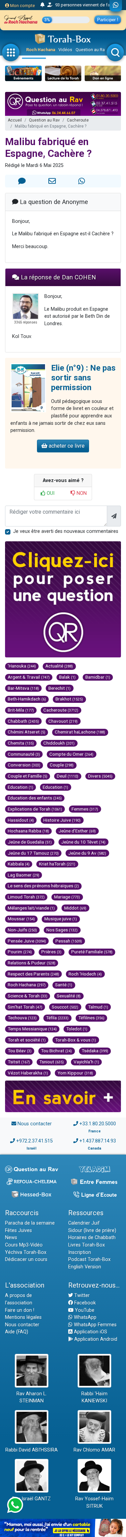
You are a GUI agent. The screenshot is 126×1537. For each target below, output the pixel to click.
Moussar (21, 918)
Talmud (98, 1007)
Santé (63, 984)
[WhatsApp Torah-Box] (116, 5)
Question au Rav (91, 49)
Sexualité (69, 995)
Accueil (15, 120)
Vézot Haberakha (28, 1072)
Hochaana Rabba (28, 830)
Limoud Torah (26, 896)
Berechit (59, 688)
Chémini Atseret (26, 732)
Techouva (22, 1017)
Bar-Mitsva (23, 688)
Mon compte (22, 5)
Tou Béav (20, 1050)
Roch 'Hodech (85, 974)
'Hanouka (22, 666)
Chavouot (63, 721)
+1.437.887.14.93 (97, 1141)
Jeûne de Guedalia (30, 842)
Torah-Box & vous (75, 1040)
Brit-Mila (21, 710)
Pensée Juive (27, 941)
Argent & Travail (29, 677)
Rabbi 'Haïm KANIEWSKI (94, 1397)
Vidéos (65, 49)
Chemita (21, 743)
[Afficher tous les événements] (42, 5)
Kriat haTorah (57, 863)
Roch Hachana (40, 49)
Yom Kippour (75, 1072)
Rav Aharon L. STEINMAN (31, 1397)
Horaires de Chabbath (92, 1237)
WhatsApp (84, 1317)
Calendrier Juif (84, 1223)
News (11, 1237)
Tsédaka (95, 1050)
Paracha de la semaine (30, 1223)
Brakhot (69, 699)
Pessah (68, 941)
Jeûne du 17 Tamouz (33, 853)
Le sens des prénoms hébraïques (43, 885)
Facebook (84, 1303)
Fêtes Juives (18, 1230)
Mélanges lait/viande (31, 908)
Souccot (65, 1007)
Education (20, 787)
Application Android (95, 1339)
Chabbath (23, 721)
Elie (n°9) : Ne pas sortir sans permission (83, 377)
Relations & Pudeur (31, 962)
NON (81, 493)
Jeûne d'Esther (77, 830)
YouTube (84, 1310)
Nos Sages (62, 929)
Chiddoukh (59, 743)
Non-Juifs (22, 929)
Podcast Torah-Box (89, 1259)
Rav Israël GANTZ (31, 1499)
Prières (51, 951)
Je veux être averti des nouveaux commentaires (65, 531)
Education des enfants (35, 797)
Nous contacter (34, 1124)
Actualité (59, 666)
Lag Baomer (23, 875)
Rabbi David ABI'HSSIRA (31, 1450)
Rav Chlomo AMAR (94, 1450)
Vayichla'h (86, 1061)
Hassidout (21, 820)
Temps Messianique (32, 1028)
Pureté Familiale (92, 951)
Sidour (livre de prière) (92, 1230)
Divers (100, 776)
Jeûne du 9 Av (87, 853)
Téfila (57, 1017)
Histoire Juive (62, 820)
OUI (49, 493)
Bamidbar (97, 677)
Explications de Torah (35, 809)
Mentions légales (23, 1317)
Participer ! (107, 19)
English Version (84, 1267)
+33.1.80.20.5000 (97, 1124)
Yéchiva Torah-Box (25, 1252)
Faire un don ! (19, 1310)
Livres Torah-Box (86, 1245)
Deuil (67, 776)
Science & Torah (27, 995)
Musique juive (60, 918)
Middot (75, 908)
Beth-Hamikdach (27, 699)
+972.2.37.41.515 (34, 1141)
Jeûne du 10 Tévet (83, 842)
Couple (62, 764)
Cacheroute (78, 120)
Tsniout (51, 1061)
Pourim (20, 951)
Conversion (24, 764)
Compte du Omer (71, 754)
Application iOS (90, 1332)
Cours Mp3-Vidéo (24, 1245)
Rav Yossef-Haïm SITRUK (94, 1502)
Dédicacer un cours (26, 1259)
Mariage (67, 896)
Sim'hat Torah (25, 1007)
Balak (67, 677)
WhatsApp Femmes (95, 1325)
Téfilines (91, 1017)
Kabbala (19, 863)
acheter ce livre (66, 446)
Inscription (79, 1252)
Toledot (76, 1028)
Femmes (85, 809)
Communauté (24, 754)
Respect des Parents (33, 974)
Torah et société (27, 1040)
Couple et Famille (27, 776)
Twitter (81, 1295)
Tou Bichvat (56, 1050)
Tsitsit (19, 1061)
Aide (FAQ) (16, 1332)
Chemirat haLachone (80, 732)
